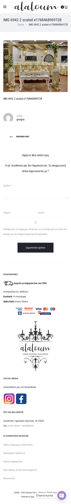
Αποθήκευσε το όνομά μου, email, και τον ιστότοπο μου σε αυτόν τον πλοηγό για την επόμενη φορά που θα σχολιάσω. (35, 231)
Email (41, 212)
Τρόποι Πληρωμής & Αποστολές (18, 444)
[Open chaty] (61, 495)
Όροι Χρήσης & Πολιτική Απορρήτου (20, 470)
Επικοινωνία (9, 478)
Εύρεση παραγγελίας (13, 461)
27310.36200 (14, 425)
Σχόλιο (7, 185)
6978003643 (28, 425)
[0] (66, 7)
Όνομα (7, 212)
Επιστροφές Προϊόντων (14, 453)
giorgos (20, 119)
